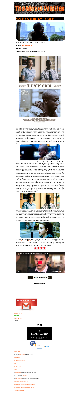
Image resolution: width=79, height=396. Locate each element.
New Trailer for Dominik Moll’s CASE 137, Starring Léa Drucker (22, 388)
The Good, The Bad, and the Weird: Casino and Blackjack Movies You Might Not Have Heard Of (26, 391)
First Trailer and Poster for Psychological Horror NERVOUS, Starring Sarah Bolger (24, 384)
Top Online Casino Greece (17, 357)
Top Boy (30, 240)
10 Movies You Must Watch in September (19, 390)
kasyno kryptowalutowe (19, 378)
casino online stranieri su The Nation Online (19, 360)
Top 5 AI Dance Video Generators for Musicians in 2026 (21, 381)
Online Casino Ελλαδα (17, 351)
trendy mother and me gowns (17, 366)
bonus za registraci (25, 375)
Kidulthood (23, 240)
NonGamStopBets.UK (16, 369)
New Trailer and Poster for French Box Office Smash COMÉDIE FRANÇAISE (24, 387)
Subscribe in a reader (18, 313)
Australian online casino (22, 354)
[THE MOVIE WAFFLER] (16, 315)
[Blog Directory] (46, 346)
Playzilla (15, 363)
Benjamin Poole (27, 45)
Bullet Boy (18, 240)
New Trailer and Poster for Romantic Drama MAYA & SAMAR (22, 385)
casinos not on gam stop (18, 372)
